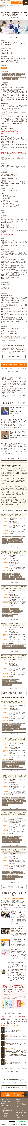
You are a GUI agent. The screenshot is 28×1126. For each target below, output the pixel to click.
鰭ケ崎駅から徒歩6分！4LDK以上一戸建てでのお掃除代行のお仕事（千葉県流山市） (13, 656)
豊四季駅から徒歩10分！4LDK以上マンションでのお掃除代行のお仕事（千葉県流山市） (13, 776)
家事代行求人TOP (13, 371)
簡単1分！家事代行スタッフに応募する (14, 364)
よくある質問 (5, 1108)
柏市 (25, 1082)
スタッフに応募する (17, 2)
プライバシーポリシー (21, 1115)
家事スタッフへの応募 (21, 1112)
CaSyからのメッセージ (7, 1105)
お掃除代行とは (20, 1101)
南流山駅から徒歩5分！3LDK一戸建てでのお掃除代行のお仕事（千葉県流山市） (13, 552)
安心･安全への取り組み (21, 1110)
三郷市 (3, 1082)
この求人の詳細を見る (14, 547)
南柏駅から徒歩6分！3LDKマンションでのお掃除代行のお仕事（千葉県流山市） (13, 850)
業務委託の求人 (5, 1103)
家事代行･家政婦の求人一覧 (7, 1111)
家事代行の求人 (6, 1113)
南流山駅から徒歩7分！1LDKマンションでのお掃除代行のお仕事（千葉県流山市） (13, 624)
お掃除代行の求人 (6, 1115)
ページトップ (25, 1095)
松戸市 (14, 1082)
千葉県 (23, 5)
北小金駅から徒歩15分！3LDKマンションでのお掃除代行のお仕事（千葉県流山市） (13, 701)
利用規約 (18, 1117)
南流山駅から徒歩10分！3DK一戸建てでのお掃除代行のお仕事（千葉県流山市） (13, 515)
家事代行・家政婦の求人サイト (5, 0)
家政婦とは (19, 1106)
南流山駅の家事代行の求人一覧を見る (13, 693)
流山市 (6, 6)
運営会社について (20, 1114)
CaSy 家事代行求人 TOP (4, 5)
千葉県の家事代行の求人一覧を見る (13, 1087)
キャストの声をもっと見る (13, 458)
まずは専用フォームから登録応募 (12, 1094)
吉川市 (9, 1082)
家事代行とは (19, 1099)
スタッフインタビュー (7, 1107)
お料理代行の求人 (6, 1116)
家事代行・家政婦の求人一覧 (15, 5)
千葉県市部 (2, 6)
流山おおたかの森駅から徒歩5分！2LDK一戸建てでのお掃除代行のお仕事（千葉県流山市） (13, 814)
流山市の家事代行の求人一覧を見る (13, 887)
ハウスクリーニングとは (22, 1104)
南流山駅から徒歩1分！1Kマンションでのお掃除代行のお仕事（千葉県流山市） (13, 587)
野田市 (20, 1082)
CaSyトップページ (6, 1099)
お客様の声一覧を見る (13, 356)
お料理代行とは (20, 1103)
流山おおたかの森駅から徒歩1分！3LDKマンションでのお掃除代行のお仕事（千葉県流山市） (13, 740)
